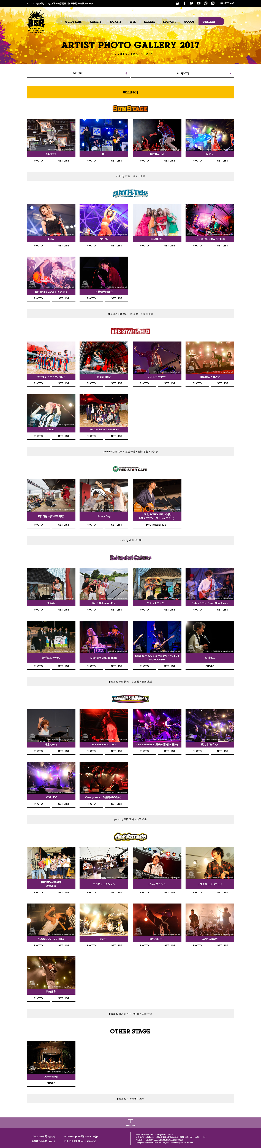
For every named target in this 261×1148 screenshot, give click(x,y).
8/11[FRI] (78, 73)
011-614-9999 (80, 1141)
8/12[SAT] (183, 73)
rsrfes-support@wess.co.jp (81, 1136)
